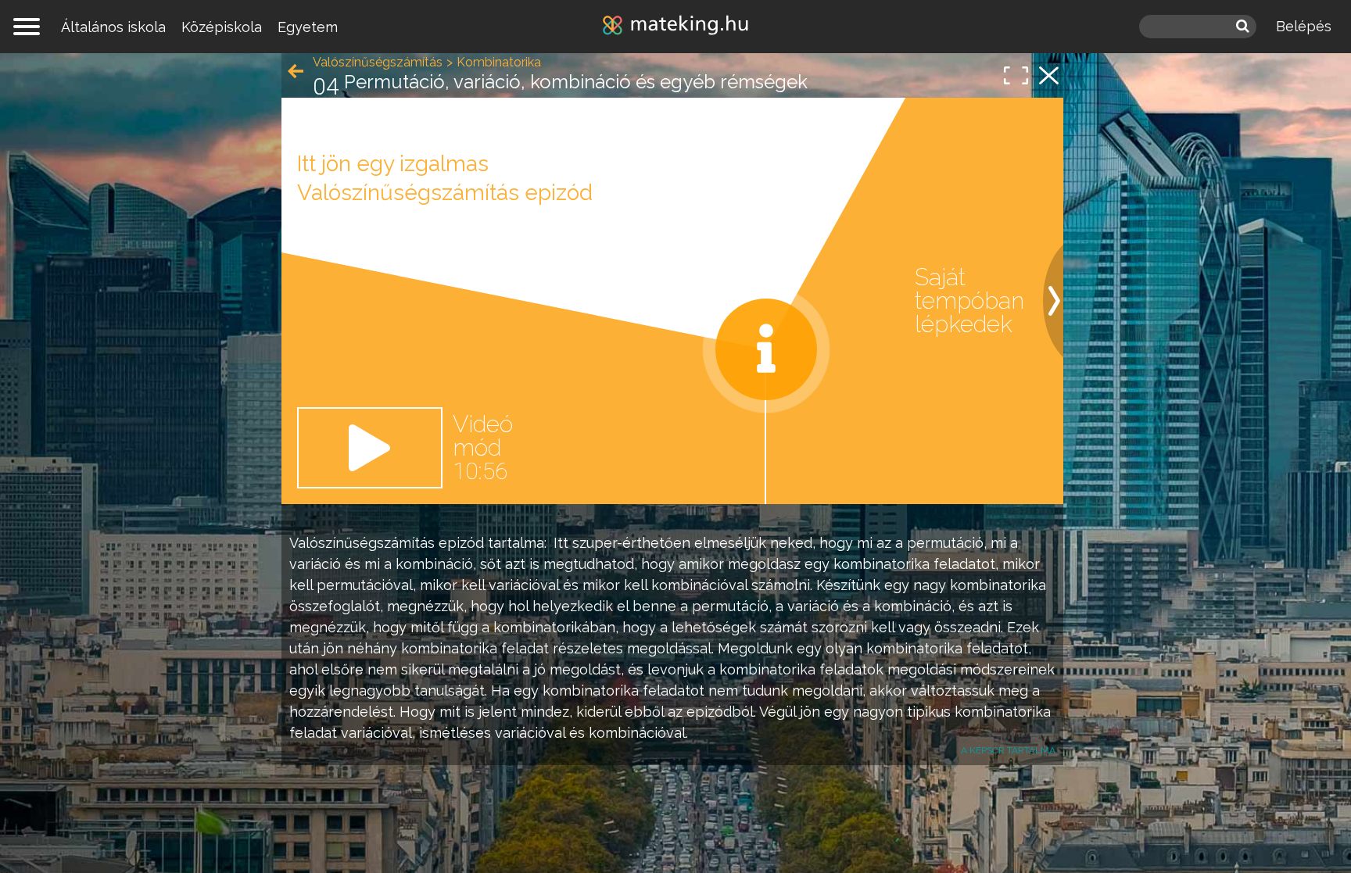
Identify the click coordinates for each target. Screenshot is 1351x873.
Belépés (1303, 26)
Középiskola (221, 27)
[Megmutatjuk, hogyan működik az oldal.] (766, 349)
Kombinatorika (499, 62)
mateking (675, 26)
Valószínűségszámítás (362, 543)
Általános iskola (113, 27)
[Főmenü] (26, 26)
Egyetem (308, 27)
